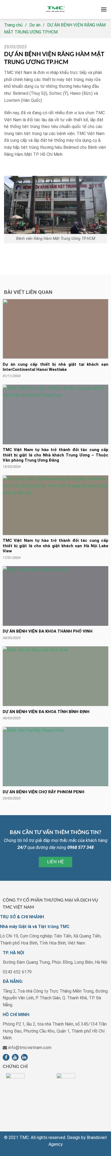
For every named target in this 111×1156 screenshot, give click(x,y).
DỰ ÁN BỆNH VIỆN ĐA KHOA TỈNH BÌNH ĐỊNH (46, 711)
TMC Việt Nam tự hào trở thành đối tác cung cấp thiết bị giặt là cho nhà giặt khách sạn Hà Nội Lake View (55, 545)
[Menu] (103, 9)
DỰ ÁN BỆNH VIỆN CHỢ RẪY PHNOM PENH (43, 791)
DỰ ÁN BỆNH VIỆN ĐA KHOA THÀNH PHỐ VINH (47, 631)
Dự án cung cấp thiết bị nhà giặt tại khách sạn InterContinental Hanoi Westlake (55, 367)
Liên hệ (55, 862)
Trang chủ (13, 25)
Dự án (34, 25)
